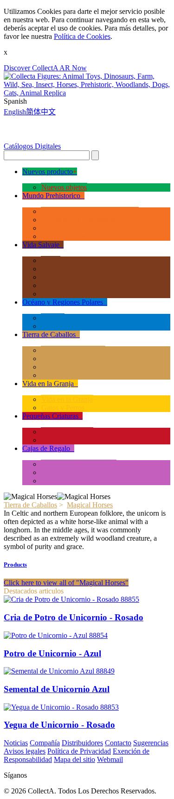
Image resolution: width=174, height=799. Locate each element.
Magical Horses (64, 367)
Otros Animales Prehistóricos (83, 236)
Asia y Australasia (67, 269)
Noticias (16, 743)
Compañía (45, 743)
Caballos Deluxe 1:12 (73, 350)
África (50, 260)
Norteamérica (61, 285)
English (15, 112)
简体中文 (41, 112)
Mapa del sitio (74, 759)
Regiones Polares (66, 326)
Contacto (118, 743)
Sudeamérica (60, 294)
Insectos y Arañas (67, 432)
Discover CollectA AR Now (45, 68)
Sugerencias (150, 743)
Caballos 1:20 (61, 358)
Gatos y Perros (62, 408)
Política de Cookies (82, 36)
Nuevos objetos (64, 187)
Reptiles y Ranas (65, 440)
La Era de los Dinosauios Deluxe (89, 211)
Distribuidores (82, 743)
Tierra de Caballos (30, 505)
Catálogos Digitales (32, 146)
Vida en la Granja (67, 399)
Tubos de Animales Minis (78, 464)
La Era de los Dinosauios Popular (90, 228)
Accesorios (57, 472)
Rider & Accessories (71, 375)
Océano (52, 318)
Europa (52, 277)
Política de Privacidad (79, 751)
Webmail (110, 759)
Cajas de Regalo (65, 481)
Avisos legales (24, 751)
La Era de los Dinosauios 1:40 (85, 220)
